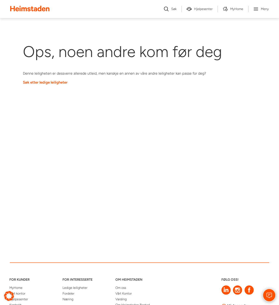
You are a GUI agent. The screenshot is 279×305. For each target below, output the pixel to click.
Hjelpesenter (18, 299)
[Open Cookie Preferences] (9, 296)
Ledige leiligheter (74, 288)
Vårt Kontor (123, 293)
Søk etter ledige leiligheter (45, 82)
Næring (67, 299)
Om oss (120, 288)
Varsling (121, 299)
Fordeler (68, 293)
